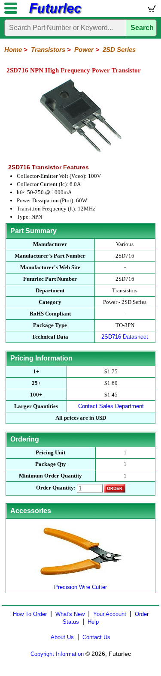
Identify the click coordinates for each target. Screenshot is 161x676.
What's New (70, 614)
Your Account (109, 614)
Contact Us (96, 637)
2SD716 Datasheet (124, 336)
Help (93, 622)
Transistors (48, 49)
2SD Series (119, 49)
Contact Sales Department (111, 406)
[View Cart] (151, 10)
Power (84, 49)
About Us (62, 637)
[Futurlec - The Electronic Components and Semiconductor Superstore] (55, 13)
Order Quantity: (56, 487)
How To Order (30, 614)
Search (142, 27)
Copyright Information (57, 654)
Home (13, 49)
